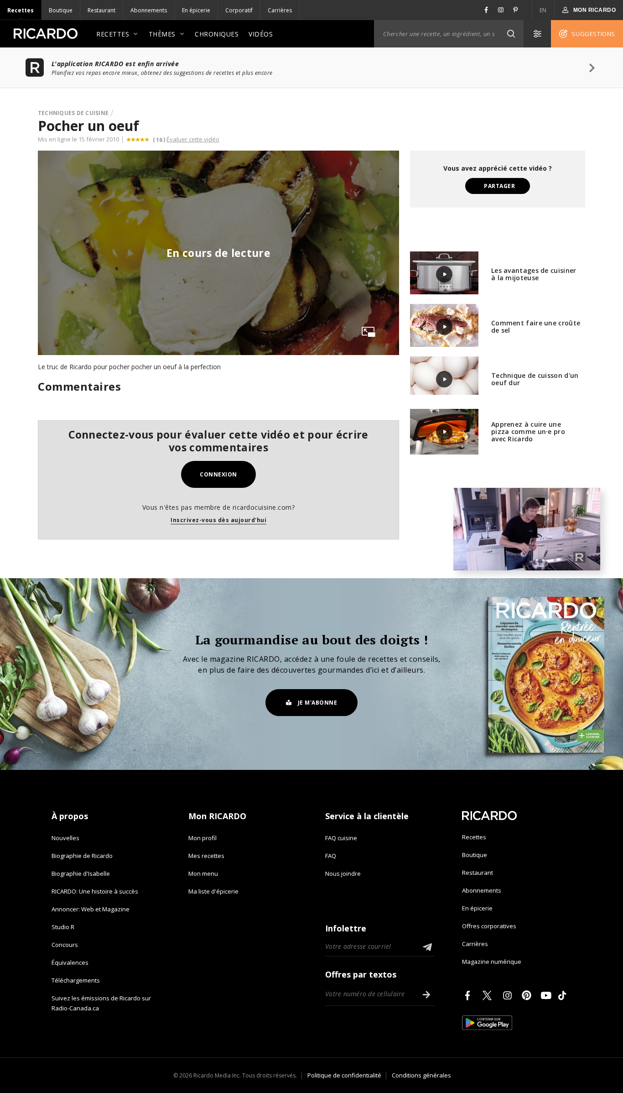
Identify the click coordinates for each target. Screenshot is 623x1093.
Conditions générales (421, 1075)
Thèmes (162, 34)
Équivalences (70, 962)
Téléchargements (76, 980)
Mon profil (202, 838)
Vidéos (261, 34)
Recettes (20, 10)
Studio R (63, 927)
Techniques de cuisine (73, 113)
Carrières (280, 10)
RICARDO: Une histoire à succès (95, 891)
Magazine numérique (491, 961)
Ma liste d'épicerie (213, 891)
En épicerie (196, 10)
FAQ (330, 856)
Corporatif (239, 10)
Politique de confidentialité (344, 1075)
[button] (510, 33)
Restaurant (101, 10)
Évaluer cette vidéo (192, 139)
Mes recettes (206, 856)
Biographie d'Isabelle (81, 873)
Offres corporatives (489, 926)
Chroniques (217, 34)
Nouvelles (65, 838)
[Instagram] (509, 995)
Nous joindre (343, 873)
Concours (65, 945)
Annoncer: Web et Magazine (91, 909)
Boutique (61, 10)
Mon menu (203, 873)
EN (543, 10)
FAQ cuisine (341, 838)
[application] (526, 529)
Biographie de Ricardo (82, 856)
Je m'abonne (317, 702)
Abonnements (148, 10)
